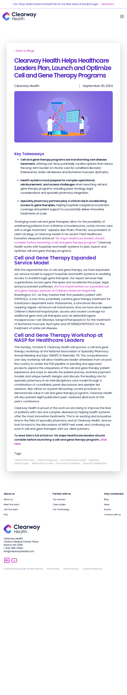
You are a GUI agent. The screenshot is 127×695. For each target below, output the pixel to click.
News (106, 504)
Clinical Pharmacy (24, 460)
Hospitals (94, 460)
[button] (121, 16)
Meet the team (11, 504)
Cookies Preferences (92, 568)
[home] (19, 16)
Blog (106, 499)
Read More (108, 4)
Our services (59, 499)
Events (107, 509)
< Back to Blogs (24, 51)
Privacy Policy (53, 568)
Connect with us (112, 514)
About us (8, 499)
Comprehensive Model (73, 460)
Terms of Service (71, 568)
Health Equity (21, 463)
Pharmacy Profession (68, 463)
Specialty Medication (95, 463)
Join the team (11, 509)
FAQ (6, 514)
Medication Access (42, 463)
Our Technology (61, 509)
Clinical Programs (47, 460)
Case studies (59, 504)
